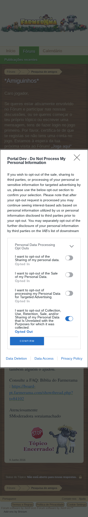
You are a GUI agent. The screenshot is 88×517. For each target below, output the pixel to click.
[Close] (78, 159)
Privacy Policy (71, 358)
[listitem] (44, 246)
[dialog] (44, 259)
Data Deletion (16, 358)
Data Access (44, 358)
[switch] (69, 257)
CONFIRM (27, 341)
